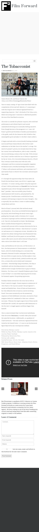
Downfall (24, 186)
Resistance (14, 315)
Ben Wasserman (7, 70)
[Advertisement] (19, 32)
